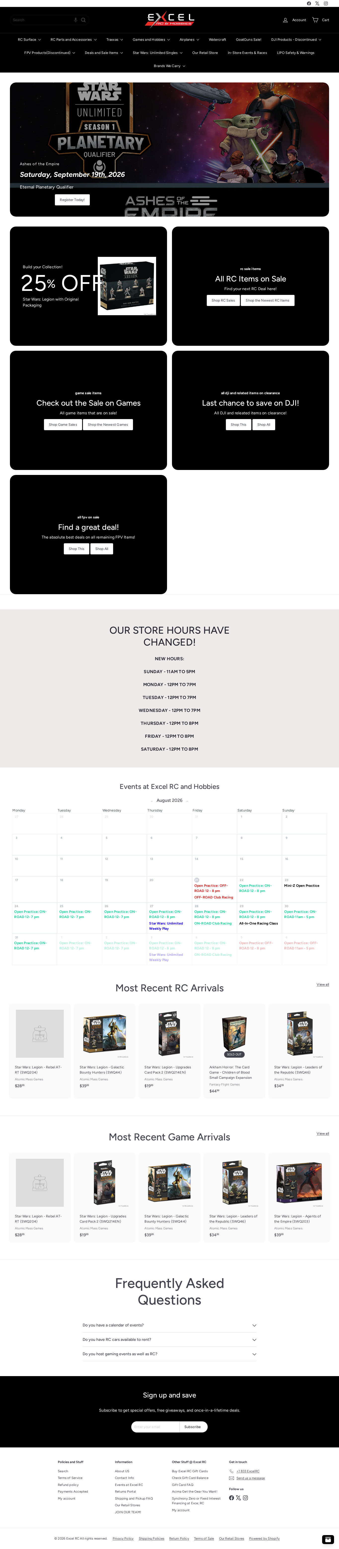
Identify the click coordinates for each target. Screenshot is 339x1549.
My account (66, 1498)
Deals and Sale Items (102, 53)
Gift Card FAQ (182, 1485)
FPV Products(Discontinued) (47, 53)
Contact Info (124, 1478)
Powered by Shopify (264, 1538)
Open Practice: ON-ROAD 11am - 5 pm (300, 914)
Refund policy (68, 1485)
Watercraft (217, 40)
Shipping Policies (152, 1538)
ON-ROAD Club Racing (213, 923)
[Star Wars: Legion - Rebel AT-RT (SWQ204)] (40, 1048)
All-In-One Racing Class (258, 923)
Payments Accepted (73, 1491)
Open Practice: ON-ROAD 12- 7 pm (30, 914)
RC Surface (27, 40)
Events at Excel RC (129, 1485)
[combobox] (49, 20)
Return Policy (179, 1538)
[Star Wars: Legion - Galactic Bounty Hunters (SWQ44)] (105, 1048)
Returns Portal (125, 1491)
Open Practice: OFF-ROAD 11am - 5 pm (301, 945)
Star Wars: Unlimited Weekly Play (166, 926)
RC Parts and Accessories (72, 40)
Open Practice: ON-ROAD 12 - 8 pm (255, 888)
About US (122, 1471)
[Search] (83, 20)
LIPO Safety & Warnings (296, 53)
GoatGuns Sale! (248, 40)
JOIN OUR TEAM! (128, 1512)
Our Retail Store (205, 53)
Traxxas (112, 40)
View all (323, 984)
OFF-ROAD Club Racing (213, 897)
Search (63, 1471)
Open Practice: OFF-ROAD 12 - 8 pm (211, 888)
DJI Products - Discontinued (294, 40)
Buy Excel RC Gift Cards (190, 1471)
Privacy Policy (123, 1538)
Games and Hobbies (149, 40)
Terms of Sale (204, 1538)
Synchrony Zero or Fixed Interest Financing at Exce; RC (196, 1501)
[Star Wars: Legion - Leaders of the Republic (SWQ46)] (299, 1048)
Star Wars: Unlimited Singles (156, 53)
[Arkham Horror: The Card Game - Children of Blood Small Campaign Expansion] (234, 1051)
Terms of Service (70, 1478)
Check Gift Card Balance (190, 1478)
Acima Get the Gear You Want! (194, 1491)
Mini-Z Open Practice (301, 886)
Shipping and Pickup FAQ (134, 1498)
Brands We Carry (167, 66)
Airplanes (187, 40)
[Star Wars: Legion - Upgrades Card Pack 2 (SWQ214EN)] (169, 1048)
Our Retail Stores (127, 1505)
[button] (75, 20)
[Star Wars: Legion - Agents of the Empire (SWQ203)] (299, 1197)
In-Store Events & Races (247, 53)
